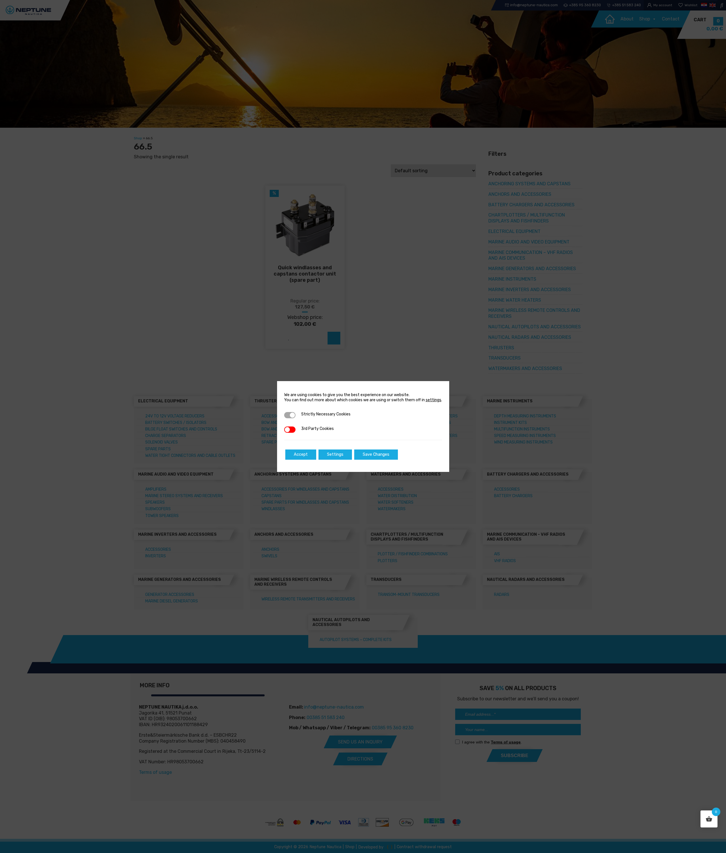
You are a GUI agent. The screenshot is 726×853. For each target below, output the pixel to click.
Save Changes (376, 454)
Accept (301, 454)
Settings (335, 454)
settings (433, 400)
